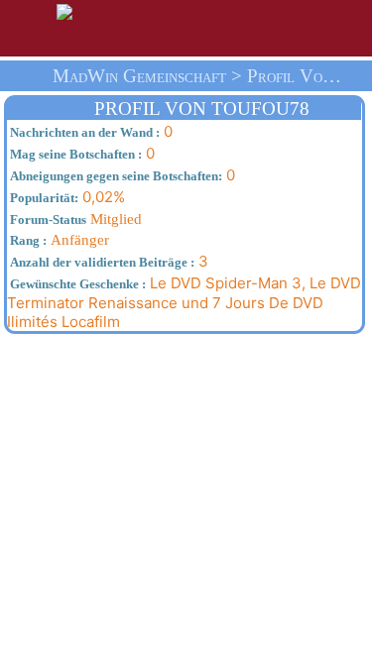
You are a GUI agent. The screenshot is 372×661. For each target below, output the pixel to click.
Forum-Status (46, 219)
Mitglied (74, 219)
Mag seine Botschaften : (74, 154)
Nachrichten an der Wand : (83, 132)
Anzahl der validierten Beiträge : (100, 262)
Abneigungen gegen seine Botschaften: (114, 175)
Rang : (27, 240)
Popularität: (42, 197)
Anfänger (58, 240)
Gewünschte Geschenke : (76, 283)
